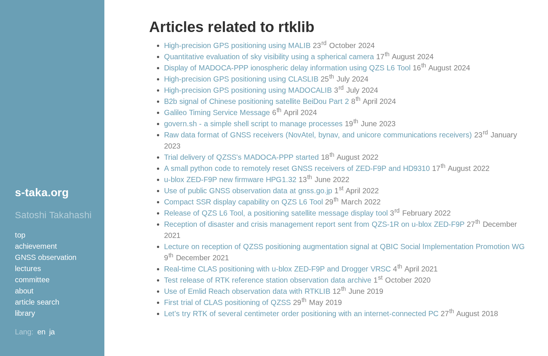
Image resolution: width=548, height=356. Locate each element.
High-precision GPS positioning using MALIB (237, 45)
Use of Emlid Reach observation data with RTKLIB (247, 291)
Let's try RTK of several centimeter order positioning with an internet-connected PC (301, 313)
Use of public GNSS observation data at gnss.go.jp (248, 191)
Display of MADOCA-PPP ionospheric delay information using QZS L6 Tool (287, 68)
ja (52, 332)
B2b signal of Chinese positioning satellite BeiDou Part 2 (256, 101)
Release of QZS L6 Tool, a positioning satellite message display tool (276, 213)
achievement (36, 246)
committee (32, 280)
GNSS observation (45, 257)
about (24, 291)
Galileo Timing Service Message (217, 112)
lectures (28, 268)
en (41, 332)
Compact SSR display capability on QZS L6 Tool (243, 202)
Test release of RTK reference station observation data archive (267, 280)
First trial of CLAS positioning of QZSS (227, 302)
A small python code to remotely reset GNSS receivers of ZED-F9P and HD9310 (297, 168)
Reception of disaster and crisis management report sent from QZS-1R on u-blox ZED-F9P (314, 224)
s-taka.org (42, 192)
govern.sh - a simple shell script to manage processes (253, 124)
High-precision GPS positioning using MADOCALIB (248, 90)
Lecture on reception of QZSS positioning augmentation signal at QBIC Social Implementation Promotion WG (344, 246)
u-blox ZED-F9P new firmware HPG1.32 (230, 179)
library (25, 313)
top (20, 235)
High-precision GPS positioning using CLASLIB (241, 79)
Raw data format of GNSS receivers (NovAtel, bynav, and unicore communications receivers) (318, 135)
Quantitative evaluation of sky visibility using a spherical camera (269, 57)
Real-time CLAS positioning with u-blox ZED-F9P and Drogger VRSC (277, 269)
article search (37, 302)
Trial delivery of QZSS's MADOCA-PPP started (241, 157)
